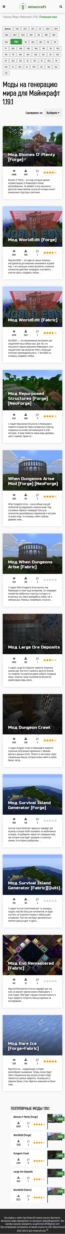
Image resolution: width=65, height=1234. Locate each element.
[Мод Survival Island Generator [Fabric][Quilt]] (32, 875)
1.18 (48, 42)
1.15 (13, 55)
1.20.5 (56, 29)
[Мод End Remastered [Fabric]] (32, 955)
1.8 (27, 67)
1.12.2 (12, 61)
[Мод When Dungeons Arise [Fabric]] (32, 554)
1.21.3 (25, 29)
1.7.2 (41, 67)
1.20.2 (23, 35)
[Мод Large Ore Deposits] (32, 634)
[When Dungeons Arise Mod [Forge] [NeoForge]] (32, 470)
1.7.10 (33, 67)
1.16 (51, 48)
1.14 (50, 55)
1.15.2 (57, 48)
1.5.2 (6, 73)
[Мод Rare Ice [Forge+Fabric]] (32, 1035)
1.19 (26, 42)
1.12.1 (20, 61)
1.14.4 (20, 55)
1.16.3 (28, 48)
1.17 (6, 48)
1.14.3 (27, 55)
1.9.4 (6, 67)
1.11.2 (34, 61)
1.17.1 (55, 42)
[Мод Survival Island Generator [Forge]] (32, 794)
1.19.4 (46, 35)
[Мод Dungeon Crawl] (32, 714)
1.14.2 (35, 55)
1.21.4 (17, 29)
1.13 (6, 61)
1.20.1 (31, 35)
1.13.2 (57, 55)
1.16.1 (43, 48)
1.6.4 (48, 67)
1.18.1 (40, 42)
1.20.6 (47, 29)
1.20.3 (14, 35)
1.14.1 (43, 55)
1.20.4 (6, 35)
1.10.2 (49, 61)
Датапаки (8, 29)
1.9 (13, 67)
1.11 (42, 61)
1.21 (40, 29)
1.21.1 (32, 29)
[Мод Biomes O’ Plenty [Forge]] (32, 146)
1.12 (28, 61)
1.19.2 (6, 42)
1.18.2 (32, 42)
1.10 (56, 61)
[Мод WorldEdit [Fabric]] (32, 307)
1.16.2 (36, 48)
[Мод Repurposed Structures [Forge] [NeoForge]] (32, 390)
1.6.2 (56, 67)
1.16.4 (20, 48)
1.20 (38, 35)
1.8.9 (19, 67)
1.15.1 (6, 55)
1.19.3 (53, 35)
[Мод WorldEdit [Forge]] (32, 226)
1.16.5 (12, 48)
